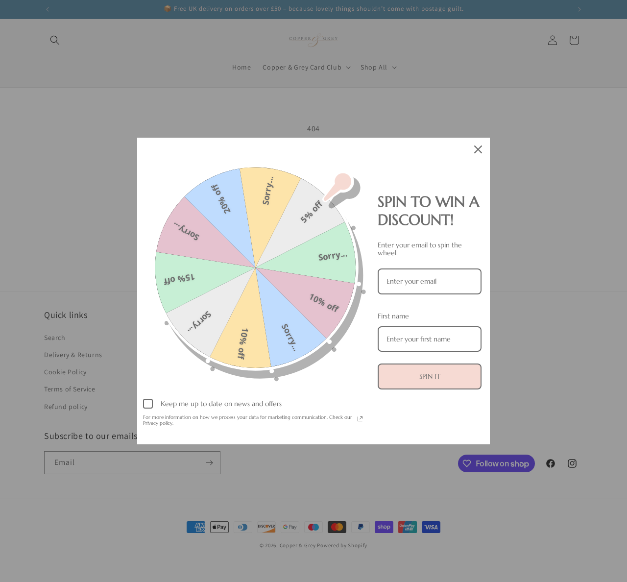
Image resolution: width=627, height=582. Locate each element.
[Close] (478, 149)
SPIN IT (429, 376)
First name (393, 316)
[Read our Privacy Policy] (360, 419)
